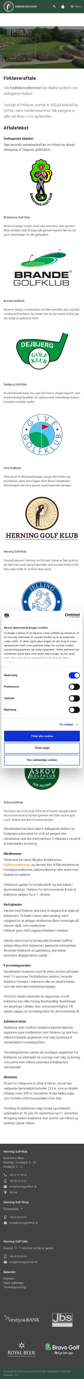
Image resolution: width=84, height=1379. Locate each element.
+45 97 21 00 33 (18, 1175)
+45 (11, 1217)
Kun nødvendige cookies (42, 759)
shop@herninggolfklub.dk (23, 1223)
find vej (13, 1192)
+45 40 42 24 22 (18, 1181)
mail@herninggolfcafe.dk (23, 1262)
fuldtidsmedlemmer (17, 865)
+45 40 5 (14, 1256)
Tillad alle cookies (42, 736)
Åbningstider (11, 1209)
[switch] (74, 687)
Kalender (9, 1278)
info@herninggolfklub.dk (23, 1186)
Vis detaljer (66, 724)
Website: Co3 (11, 1375)
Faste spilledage (13, 1282)
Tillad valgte (42, 748)
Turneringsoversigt (15, 1287)
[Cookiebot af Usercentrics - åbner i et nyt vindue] (63, 615)
